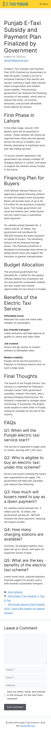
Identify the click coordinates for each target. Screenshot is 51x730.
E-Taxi (7, 600)
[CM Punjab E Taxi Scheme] (15, 4)
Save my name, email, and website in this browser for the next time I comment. (26, 695)
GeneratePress (28, 725)
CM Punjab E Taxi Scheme (22, 596)
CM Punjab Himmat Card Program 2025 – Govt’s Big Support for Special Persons (24, 608)
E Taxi (41, 596)
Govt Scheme (15, 592)
